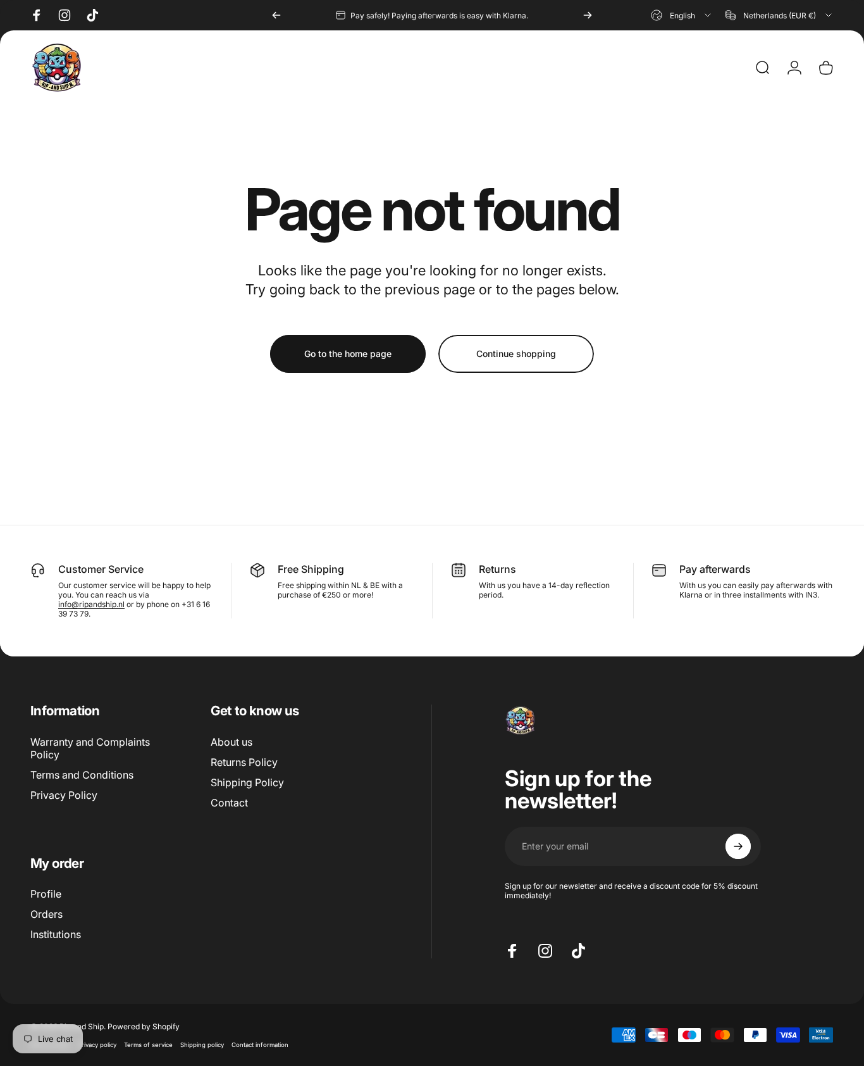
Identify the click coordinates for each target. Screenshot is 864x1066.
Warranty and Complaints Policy (90, 748)
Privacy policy (97, 1044)
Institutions (55, 934)
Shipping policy (202, 1044)
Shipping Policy (247, 782)
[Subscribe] (738, 846)
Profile (45, 893)
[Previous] (276, 15)
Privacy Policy (63, 795)
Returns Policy (244, 762)
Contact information (259, 1044)
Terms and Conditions (81, 774)
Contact (229, 802)
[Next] (588, 15)
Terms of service (148, 1044)
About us (231, 742)
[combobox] (682, 15)
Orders (46, 914)
